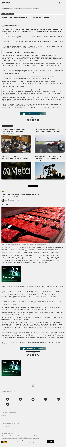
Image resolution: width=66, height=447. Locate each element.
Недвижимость (27, 8)
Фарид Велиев (9, 199)
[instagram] (7, 399)
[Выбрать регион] (58, 3)
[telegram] (20, 399)
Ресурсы (35, 8)
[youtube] (33, 399)
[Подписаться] (64, 393)
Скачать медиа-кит (7, 426)
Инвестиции (17, 8)
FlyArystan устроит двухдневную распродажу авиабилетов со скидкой (49, 130)
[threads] (58, 399)
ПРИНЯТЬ (50, 441)
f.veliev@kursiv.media (9, 201)
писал (13, 342)
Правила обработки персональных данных (12, 418)
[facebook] (7, 404)
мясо (3, 204)
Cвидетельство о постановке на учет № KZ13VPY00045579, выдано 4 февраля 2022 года (16, 437)
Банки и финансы (7, 8)
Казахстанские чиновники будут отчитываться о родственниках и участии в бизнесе (13, 131)
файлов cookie (31, 442)
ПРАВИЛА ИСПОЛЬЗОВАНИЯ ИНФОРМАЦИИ (11, 423)
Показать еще (33, 186)
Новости (4, 191)
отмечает (51, 252)
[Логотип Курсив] (5, 2)
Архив (4, 415)
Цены (6, 204)
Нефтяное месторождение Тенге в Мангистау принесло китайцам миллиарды (48, 158)
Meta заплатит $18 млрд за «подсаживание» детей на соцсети (14, 157)
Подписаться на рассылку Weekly (9, 391)
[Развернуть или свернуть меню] (64, 3)
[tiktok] (45, 399)
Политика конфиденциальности (9, 412)
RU (60, 3)
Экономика (5, 3)
